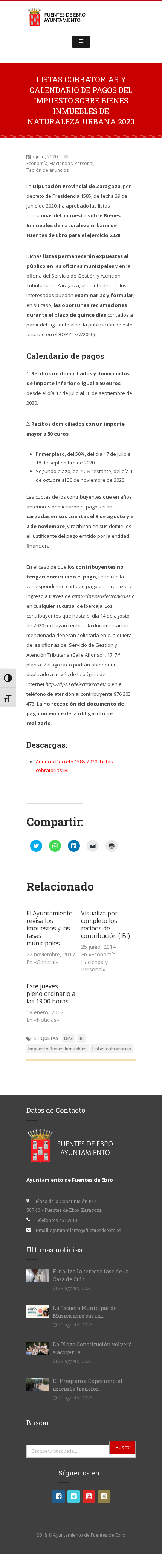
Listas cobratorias (111, 1049)
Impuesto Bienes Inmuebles (57, 1049)
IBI (81, 1038)
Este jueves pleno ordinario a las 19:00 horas (50, 993)
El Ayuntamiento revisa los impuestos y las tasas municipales (49, 928)
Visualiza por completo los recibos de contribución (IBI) (105, 924)
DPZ (68, 1038)
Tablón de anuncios (47, 170)
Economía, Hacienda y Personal (59, 163)
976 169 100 (68, 1220)
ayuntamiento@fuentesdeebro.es (85, 1230)
